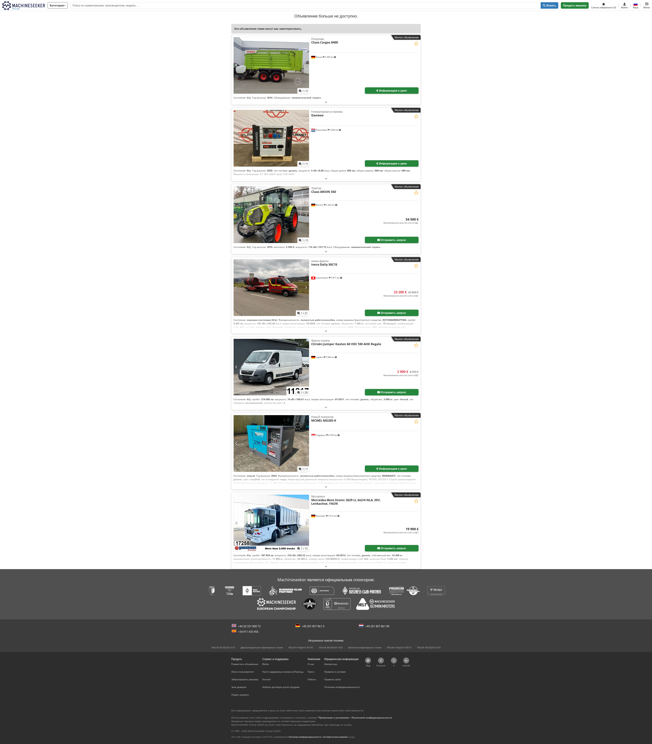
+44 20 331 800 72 (249, 626)
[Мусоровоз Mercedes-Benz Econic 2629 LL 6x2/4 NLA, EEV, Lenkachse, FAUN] (271, 523)
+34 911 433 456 (248, 632)
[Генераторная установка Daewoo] (271, 138)
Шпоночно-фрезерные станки (364, 647)
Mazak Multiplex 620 (429, 647)
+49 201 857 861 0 (313, 626)
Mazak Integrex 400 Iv (399, 647)
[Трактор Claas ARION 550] (271, 214)
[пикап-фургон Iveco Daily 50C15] (271, 287)
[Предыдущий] (236, 65)
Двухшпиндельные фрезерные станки (262, 647)
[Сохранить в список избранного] (416, 43)
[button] (646, 5)
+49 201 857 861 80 (377, 626)
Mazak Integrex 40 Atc (300, 647)
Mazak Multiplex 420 (330, 647)
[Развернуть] (326, 102)
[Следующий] (306, 65)
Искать (551, 5)
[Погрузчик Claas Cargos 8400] (271, 65)
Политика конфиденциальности (305, 737)
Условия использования (335, 737)
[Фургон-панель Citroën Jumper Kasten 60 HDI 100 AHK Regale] (271, 367)
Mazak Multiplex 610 (223, 647)
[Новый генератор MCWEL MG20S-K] (271, 443)
